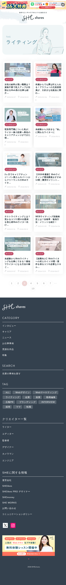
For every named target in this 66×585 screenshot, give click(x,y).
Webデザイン (23, 392)
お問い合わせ (9, 508)
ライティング (13, 397)
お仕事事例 (8, 343)
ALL (8, 392)
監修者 (5, 440)
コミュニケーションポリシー (17, 514)
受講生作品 (8, 349)
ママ (18, 407)
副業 (38, 397)
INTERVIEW (48, 402)
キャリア (7, 332)
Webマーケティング (46, 392)
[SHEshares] (33, 19)
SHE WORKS (9, 503)
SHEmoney (8, 497)
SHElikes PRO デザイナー (16, 491)
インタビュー (9, 326)
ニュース (7, 337)
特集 (4, 355)
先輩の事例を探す (11, 373)
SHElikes (7, 486)
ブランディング (27, 402)
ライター (7, 427)
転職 (29, 407)
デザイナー (8, 447)
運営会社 (7, 480)
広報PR (10, 402)
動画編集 (51, 397)
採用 (8, 407)
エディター (8, 434)
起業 (27, 397)
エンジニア (8, 460)
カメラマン (8, 454)
